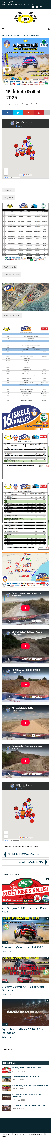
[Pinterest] (39, 112)
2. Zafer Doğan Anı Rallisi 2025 (30, 862)
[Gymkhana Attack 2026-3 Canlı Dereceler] (25, 1012)
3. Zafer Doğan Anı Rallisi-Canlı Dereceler (23, 988)
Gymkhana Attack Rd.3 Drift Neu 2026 (29, 1105)
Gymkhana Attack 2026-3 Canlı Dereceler (24, 1031)
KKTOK (16, 35)
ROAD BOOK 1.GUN (12, 274)
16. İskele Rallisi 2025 (31, 35)
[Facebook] (7, 112)
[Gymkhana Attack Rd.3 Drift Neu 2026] (6, 1107)
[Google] (28, 112)
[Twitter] (18, 112)
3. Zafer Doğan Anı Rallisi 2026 (22, 947)
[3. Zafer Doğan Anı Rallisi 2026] (25, 930)
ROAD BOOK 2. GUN (12, 315)
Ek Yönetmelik (10, 267)
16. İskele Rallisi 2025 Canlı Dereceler (23, 854)
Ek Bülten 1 (8, 190)
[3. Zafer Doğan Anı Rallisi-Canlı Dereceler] (25, 969)
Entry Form (8, 197)
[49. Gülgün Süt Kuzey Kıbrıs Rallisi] (25, 891)
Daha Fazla (6, 912)
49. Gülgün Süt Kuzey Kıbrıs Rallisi (25, 908)
